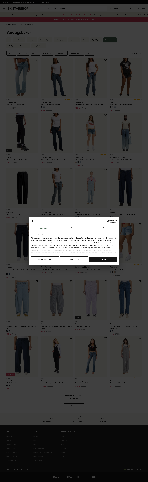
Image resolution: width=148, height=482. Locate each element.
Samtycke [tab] (43, 228)
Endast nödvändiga (45, 259)
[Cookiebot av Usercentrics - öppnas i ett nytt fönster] (108, 221)
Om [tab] (104, 228)
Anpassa (73, 259)
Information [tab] (74, 228)
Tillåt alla (103, 259)
